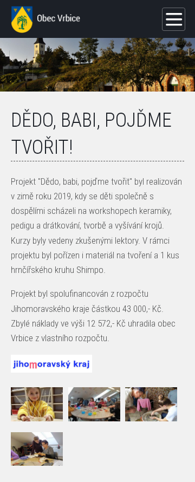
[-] (37, 404)
